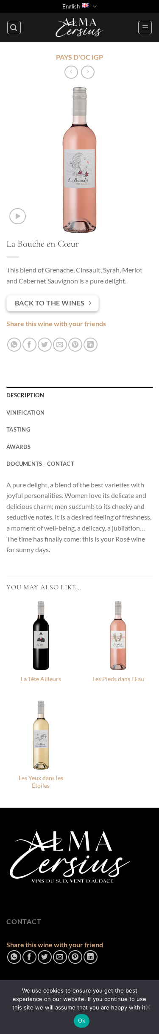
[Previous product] (87, 72)
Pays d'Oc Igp (79, 57)
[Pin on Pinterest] (75, 345)
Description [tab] (25, 395)
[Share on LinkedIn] (91, 345)
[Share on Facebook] (29, 345)
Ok (82, 1020)
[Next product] (71, 72)
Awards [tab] (18, 446)
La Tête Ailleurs (41, 679)
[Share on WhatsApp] (14, 345)
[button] (14, 27)
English (71, 6)
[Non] (147, 1009)
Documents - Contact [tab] (40, 463)
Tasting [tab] (18, 429)
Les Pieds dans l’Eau (118, 679)
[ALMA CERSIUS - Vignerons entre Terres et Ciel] (79, 27)
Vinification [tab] (25, 412)
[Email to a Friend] (60, 345)
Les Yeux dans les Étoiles (41, 782)
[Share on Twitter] (45, 345)
